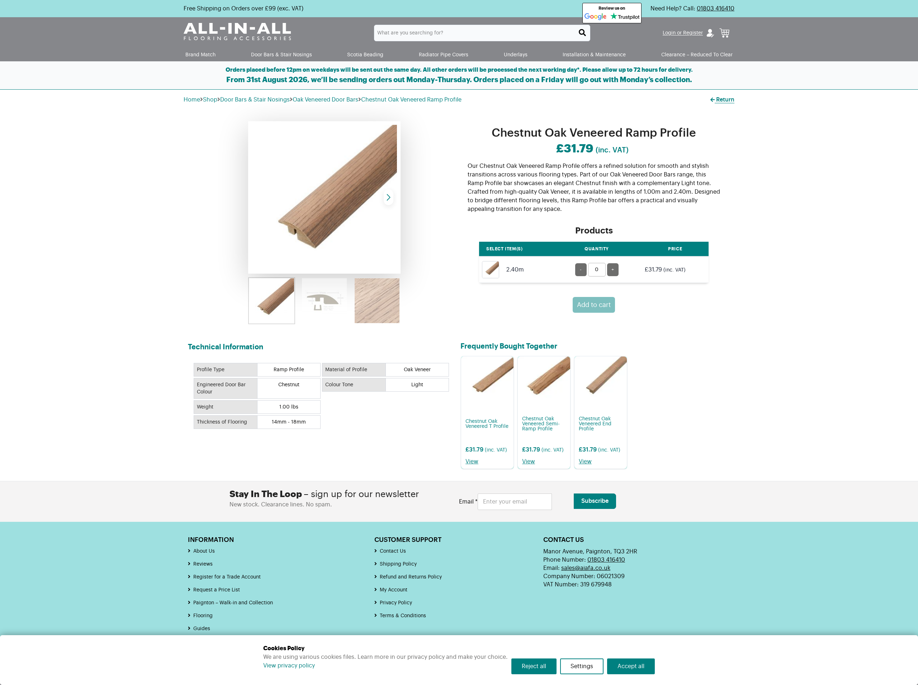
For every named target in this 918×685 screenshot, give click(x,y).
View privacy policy (289, 666)
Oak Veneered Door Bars (325, 100)
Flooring (203, 615)
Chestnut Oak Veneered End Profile (595, 423)
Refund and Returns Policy (411, 577)
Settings (582, 666)
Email (468, 502)
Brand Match (200, 54)
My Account (393, 589)
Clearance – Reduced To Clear (697, 54)
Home (192, 100)
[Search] (582, 33)
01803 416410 (715, 8)
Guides (201, 628)
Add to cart (594, 305)
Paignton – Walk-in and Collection (233, 602)
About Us (204, 551)
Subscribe (595, 501)
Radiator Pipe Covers (443, 54)
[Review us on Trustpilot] (624, 17)
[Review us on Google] (596, 16)
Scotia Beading (365, 54)
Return (724, 100)
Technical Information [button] (225, 347)
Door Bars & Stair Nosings (281, 54)
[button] (388, 197)
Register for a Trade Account (227, 577)
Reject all (534, 666)
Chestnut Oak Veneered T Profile (486, 424)
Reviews (203, 564)
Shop (210, 100)
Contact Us (393, 551)
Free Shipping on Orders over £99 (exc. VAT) (243, 8)
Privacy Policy (396, 602)
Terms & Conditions (403, 615)
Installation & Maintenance (594, 54)
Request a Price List (216, 589)
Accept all (630, 666)
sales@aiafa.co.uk (585, 568)
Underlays (515, 54)
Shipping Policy (398, 564)
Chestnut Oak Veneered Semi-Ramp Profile (541, 423)
